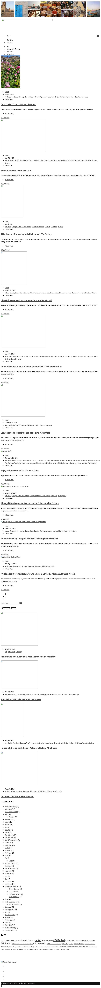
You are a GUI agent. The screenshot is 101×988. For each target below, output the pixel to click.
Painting (88, 160)
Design (14, 227)
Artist (17, 160)
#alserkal (17, 941)
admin (7, 92)
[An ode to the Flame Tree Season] (19, 785)
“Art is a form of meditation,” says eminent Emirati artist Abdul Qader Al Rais (38, 574)
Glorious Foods (77, 293)
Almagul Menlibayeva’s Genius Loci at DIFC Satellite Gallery (30, 503)
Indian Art (29, 463)
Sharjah (7, 917)
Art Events (10, 160)
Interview (10, 54)
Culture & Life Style (14, 49)
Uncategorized (10, 928)
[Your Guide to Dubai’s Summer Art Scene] (19, 688)
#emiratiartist (79, 944)
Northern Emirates (11, 902)
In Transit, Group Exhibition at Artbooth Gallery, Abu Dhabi (29, 748)
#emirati (71, 944)
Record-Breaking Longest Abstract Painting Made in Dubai (29, 538)
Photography (92, 463)
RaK (6, 912)
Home (9, 36)
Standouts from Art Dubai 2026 (16, 170)
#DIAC (88, 941)
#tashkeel (41, 949)
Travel (68, 97)
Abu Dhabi (8, 425)
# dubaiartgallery (28, 944)
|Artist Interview (10, 356)
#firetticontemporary (13, 946)
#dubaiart (6, 943)
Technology (9, 920)
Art (8, 47)
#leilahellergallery (83, 946)
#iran (34, 946)
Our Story (10, 40)
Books (14, 461)
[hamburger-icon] (98, 36)
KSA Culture (13, 892)
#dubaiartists (51, 944)
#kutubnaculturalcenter (62, 946)
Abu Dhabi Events (18, 425)
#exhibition (4, 947)
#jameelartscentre (51, 946)
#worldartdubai (49, 949)
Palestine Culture (88, 743)
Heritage (22, 97)
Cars (6, 827)
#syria (25, 949)
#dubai (93, 941)
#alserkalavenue (28, 940)
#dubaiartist (40, 943)
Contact (9, 42)
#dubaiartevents (17, 944)
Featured (8, 97)
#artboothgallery (47, 941)
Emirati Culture (39, 160)
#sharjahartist (4, 949)
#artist (71, 941)
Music (60, 463)
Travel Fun (74, 97)
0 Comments (9, 114)
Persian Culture (82, 463)
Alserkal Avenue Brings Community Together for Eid (26, 300)
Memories (47, 97)
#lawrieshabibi (73, 946)
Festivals (15, 97)
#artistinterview (77, 941)
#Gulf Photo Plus (22, 946)
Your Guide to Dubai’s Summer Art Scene (21, 699)
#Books (84, 941)
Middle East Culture (58, 97)
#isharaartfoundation (41, 946)
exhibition (53, 160)
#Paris (90, 946)
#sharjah (94, 946)
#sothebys (19, 949)
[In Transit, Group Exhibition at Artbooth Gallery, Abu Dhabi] (12, 736)
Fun (6, 463)
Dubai (22, 160)
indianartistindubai (60, 949)
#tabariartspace (32, 949)
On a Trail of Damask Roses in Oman (18, 104)
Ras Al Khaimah (16, 359)
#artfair (67, 941)
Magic (11, 861)
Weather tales (83, 97)
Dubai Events (28, 160)
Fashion (47, 227)
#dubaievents (58, 944)
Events (9, 57)
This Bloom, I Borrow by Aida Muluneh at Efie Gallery (26, 234)
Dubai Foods (41, 461)
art (55, 949)
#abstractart (4, 941)
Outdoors (90, 356)
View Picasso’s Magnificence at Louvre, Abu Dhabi (25, 433)
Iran (34, 463)
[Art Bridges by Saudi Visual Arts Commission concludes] (19, 645)
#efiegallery (65, 944)
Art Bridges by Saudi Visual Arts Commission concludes (28, 656)
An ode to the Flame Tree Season (17, 796)
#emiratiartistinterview (90, 944)
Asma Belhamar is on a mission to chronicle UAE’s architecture (31, 366)
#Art (38, 940)
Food (69, 293)
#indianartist (30, 946)
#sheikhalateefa (12, 949)
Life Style (39, 97)
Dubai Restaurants (36, 293)
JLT (6, 879)
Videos (9, 52)
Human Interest (30, 97)
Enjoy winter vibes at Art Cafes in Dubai (20, 470)
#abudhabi (10, 941)
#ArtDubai (59, 940)
